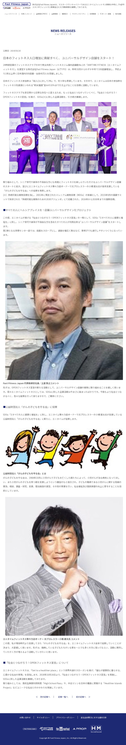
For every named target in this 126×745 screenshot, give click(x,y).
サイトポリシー (43, 717)
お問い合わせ (25, 717)
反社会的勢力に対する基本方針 (94, 717)
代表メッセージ (26, 14)
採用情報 (93, 14)
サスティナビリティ (79, 14)
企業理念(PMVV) (41, 14)
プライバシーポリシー (65, 717)
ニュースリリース (11, 14)
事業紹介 (65, 14)
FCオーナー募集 (105, 14)
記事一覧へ (63, 696)
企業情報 (54, 14)
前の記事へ (81, 696)
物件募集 (118, 14)
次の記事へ (45, 696)
